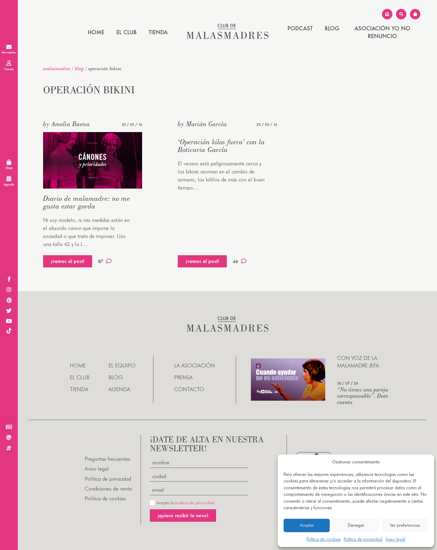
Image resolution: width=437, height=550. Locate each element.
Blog (332, 28)
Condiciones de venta (108, 488)
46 (235, 261)
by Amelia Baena (66, 124)
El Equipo (122, 365)
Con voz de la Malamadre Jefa (358, 362)
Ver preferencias (405, 525)
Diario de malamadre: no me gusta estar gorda (86, 202)
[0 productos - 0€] (415, 14)
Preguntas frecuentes (107, 459)
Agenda (119, 389)
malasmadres (56, 68)
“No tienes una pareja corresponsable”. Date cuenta (362, 395)
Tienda (158, 32)
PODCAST (300, 28)
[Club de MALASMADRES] (228, 37)
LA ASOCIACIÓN (194, 365)
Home (96, 32)
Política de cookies (323, 539)
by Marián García (202, 124)
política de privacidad (194, 502)
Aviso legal (395, 539)
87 (100, 261)
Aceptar (307, 525)
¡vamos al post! (67, 261)
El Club (126, 32)
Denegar (356, 525)
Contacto (189, 389)
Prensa (183, 377)
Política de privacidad (363, 539)
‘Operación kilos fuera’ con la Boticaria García (221, 145)
